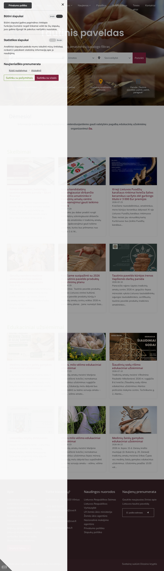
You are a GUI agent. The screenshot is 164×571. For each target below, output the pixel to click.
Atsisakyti (36, 70)
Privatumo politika (18, 5)
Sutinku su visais (47, 77)
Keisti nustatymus (18, 70)
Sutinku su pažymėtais (19, 77)
